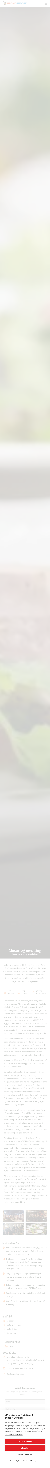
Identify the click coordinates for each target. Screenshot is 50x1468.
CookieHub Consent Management (29, 1461)
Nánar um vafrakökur (14, 1434)
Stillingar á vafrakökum (25, 1454)
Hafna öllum (25, 1448)
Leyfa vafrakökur (25, 1441)
